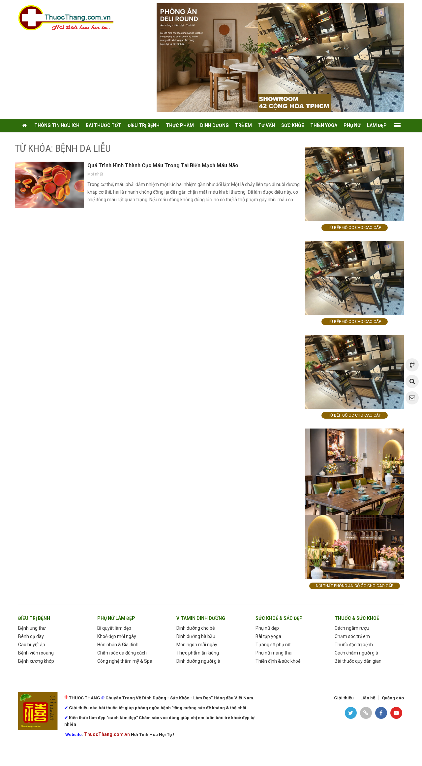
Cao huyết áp (31, 644)
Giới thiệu (344, 697)
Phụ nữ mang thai (274, 652)
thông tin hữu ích (56, 125)
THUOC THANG (84, 697)
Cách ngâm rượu (352, 628)
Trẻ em (243, 125)
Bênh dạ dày (31, 636)
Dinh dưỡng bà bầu (195, 636)
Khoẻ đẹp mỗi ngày (116, 636)
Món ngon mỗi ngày (196, 644)
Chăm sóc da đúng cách (122, 652)
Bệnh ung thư (32, 628)
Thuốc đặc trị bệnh (354, 644)
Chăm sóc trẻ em (352, 636)
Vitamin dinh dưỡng (200, 618)
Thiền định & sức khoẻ (278, 661)
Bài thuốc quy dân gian (358, 661)
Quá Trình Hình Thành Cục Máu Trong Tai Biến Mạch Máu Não (162, 165)
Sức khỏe (292, 125)
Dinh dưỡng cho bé (195, 628)
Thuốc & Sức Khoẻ (357, 618)
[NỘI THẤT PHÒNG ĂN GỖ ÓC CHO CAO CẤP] (354, 503)
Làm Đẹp (377, 125)
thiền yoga (323, 125)
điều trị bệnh (144, 125)
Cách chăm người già (356, 652)
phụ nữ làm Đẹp (116, 618)
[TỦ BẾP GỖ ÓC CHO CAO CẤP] (354, 183)
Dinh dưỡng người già (198, 661)
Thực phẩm (180, 125)
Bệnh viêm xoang (36, 652)
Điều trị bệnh (34, 618)
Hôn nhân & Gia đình (117, 644)
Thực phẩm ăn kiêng (197, 652)
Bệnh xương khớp (36, 661)
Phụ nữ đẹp (267, 628)
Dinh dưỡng (214, 125)
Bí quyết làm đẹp (114, 628)
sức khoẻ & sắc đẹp (279, 618)
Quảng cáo (393, 697)
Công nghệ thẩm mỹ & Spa (124, 661)
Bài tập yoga (268, 636)
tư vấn (266, 125)
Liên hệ (367, 697)
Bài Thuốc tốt (103, 125)
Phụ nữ (352, 125)
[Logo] (69, 18)
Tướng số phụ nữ (273, 644)
